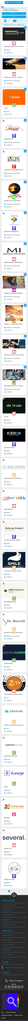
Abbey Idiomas (8, 509)
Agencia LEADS (8, 663)
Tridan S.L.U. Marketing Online (13, 324)
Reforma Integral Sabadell (12, 540)
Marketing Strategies (10, 756)
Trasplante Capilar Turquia (12, 571)
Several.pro (7, 848)
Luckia (6, 108)
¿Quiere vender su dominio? (9, 924)
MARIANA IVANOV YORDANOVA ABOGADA (14, 262)
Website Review (6, 949)
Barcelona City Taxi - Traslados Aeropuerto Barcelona (14, 77)
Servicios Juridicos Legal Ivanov (14, 355)
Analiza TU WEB (6, 940)
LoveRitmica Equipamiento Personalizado (14, 170)
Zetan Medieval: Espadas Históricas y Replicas (14, 694)
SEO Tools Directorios (8, 945)
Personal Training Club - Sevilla (14, 46)
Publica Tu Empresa (15, 2)
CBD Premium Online (10, 601)
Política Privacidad (11, 1012)
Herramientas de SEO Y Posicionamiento (14, 386)
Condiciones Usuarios (7, 1015)
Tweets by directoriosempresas (14, 967)
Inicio (2, 1012)
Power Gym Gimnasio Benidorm (13, 293)
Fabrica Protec (8, 139)
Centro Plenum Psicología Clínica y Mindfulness (14, 725)
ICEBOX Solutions (9, 447)
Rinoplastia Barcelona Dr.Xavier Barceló (14, 632)
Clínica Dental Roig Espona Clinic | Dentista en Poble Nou (14, 478)
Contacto (3, 1018)
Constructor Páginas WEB (9, 905)
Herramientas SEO (7, 935)
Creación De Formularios (8, 915)
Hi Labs (6, 416)
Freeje (6, 787)
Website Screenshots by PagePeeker (10, 989)
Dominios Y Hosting (7, 954)
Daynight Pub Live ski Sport (12, 200)
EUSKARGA (7, 817)
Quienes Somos (18, 1015)
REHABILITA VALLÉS (9, 879)
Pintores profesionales (11, 231)
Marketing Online (6, 919)
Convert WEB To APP (7, 910)
